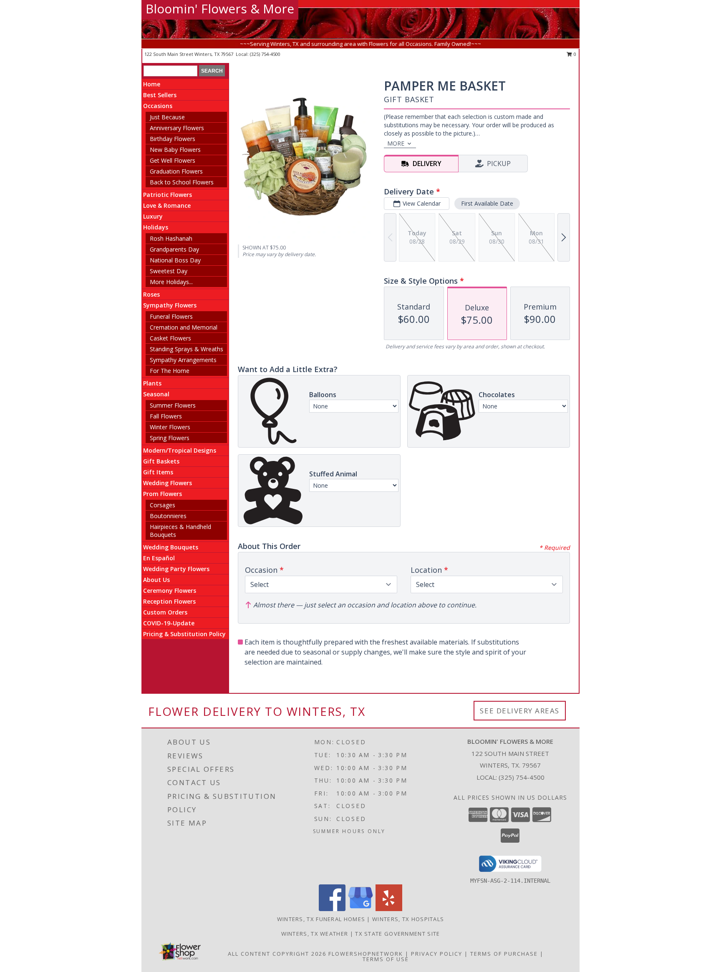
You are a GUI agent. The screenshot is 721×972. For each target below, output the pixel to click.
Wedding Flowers (167, 483)
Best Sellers (159, 95)
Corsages (162, 505)
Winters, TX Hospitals (408, 919)
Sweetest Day (168, 271)
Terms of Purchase (504, 953)
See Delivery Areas (520, 710)
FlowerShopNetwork (365, 953)
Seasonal (156, 394)
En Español (159, 558)
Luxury (153, 216)
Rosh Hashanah (171, 238)
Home (151, 84)
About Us (156, 580)
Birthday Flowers (172, 139)
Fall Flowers (166, 416)
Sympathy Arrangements (183, 360)
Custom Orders (165, 612)
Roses (151, 294)
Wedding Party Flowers (176, 569)
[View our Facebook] (332, 909)
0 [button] (574, 54)
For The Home (169, 371)
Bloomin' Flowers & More (220, 8)
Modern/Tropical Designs (179, 450)
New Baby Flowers (175, 150)
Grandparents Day (174, 249)
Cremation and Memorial (183, 327)
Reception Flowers (169, 601)
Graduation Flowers (176, 171)
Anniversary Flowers (177, 128)
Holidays (155, 227)
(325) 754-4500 (265, 54)
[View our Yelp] (389, 909)
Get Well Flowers (172, 160)
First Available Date (487, 203)
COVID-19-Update (168, 623)
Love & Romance (167, 205)
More (395, 143)
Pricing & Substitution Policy (184, 634)
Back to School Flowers (182, 182)
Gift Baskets (161, 461)
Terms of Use (386, 959)
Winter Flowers (170, 427)
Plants (152, 383)
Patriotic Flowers (167, 195)
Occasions (157, 106)
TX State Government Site (397, 933)
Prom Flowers (162, 494)
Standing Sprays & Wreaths (186, 349)
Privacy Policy (436, 953)
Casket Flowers (170, 338)
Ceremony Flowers (169, 590)
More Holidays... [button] (171, 282)
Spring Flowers (169, 438)
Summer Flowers (173, 405)
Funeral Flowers (171, 316)
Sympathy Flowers (170, 305)
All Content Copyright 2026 (277, 953)
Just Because (167, 117)
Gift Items (158, 472)
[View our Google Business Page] (360, 909)
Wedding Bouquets (170, 547)
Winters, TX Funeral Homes (321, 919)
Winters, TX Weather (314, 933)
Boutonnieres (168, 516)
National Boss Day (175, 260)
